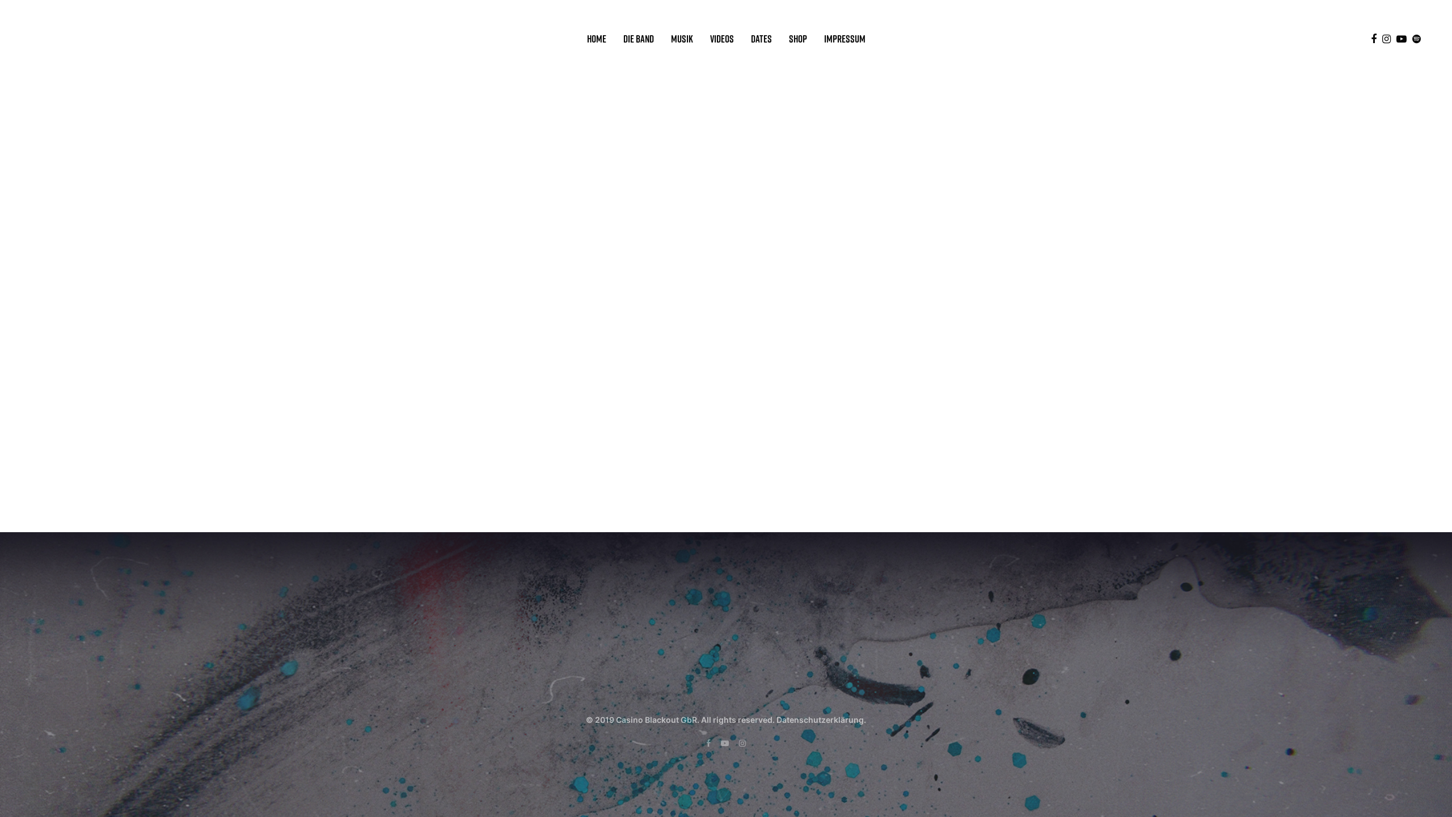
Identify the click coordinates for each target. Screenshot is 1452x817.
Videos (722, 39)
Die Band (638, 39)
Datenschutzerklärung (820, 720)
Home (596, 39)
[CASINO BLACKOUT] (75, 39)
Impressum (845, 39)
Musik (682, 39)
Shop (798, 39)
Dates (761, 39)
